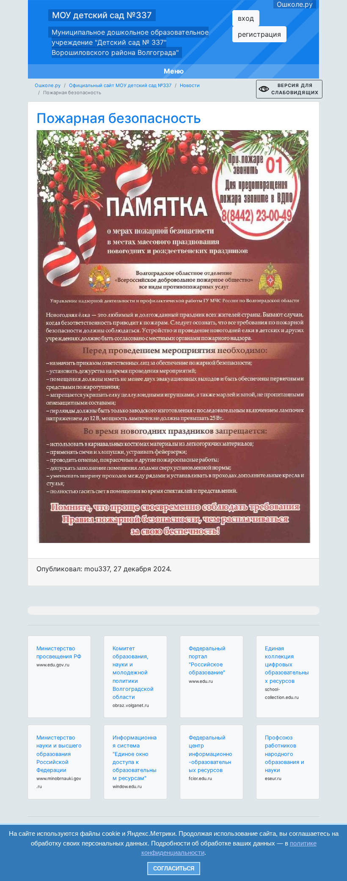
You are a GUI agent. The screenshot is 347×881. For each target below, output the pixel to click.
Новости (190, 85)
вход (246, 18)
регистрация (259, 34)
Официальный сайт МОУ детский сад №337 (120, 85)
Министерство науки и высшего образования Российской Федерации (59, 753)
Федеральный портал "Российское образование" (207, 660)
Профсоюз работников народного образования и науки (284, 753)
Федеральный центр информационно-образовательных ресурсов (210, 753)
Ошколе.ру (295, 4)
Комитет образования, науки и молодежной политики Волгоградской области (133, 672)
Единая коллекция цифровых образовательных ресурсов (287, 664)
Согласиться (173, 868)
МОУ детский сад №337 (102, 15)
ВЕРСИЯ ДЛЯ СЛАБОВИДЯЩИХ (295, 88)
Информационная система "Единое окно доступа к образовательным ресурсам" (135, 757)
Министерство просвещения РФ (58, 652)
